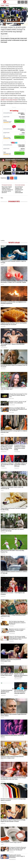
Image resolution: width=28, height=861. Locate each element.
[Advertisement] (14, 132)
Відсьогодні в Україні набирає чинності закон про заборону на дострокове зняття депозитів (7, 189)
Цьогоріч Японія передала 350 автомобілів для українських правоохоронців (19, 189)
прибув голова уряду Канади (9, 99)
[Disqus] (14, 222)
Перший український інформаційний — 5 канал (5, 2)
